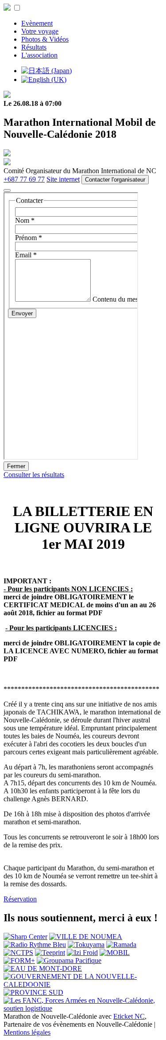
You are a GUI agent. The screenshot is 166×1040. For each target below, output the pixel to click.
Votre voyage (39, 31)
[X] (7, 190)
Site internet (63, 179)
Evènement (37, 23)
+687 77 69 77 (24, 179)
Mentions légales (27, 1032)
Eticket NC (129, 1016)
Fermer (16, 466)
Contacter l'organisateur (115, 179)
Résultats (33, 47)
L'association (39, 55)
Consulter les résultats (34, 474)
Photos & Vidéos (45, 39)
